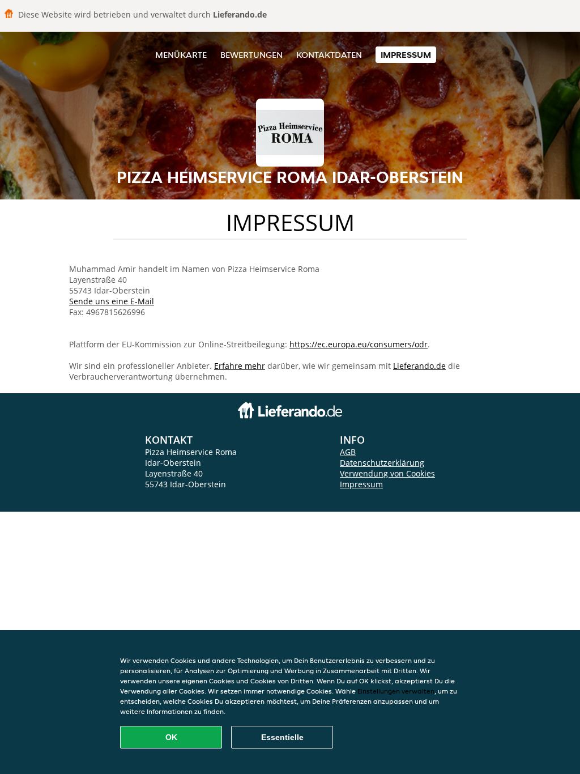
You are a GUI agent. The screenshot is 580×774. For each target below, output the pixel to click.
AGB (348, 451)
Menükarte (181, 55)
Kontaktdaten (329, 55)
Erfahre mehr (239, 365)
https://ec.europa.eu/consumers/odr (358, 344)
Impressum (406, 55)
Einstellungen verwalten (395, 691)
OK (171, 737)
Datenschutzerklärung (382, 462)
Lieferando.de (419, 365)
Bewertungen (251, 55)
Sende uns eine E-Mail (111, 301)
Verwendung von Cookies (387, 473)
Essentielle (282, 737)
